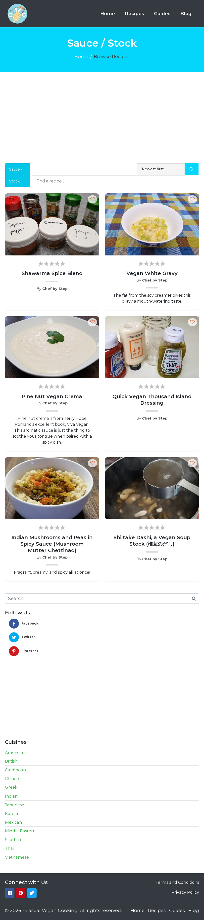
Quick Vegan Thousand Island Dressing (152, 399)
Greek (11, 787)
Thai (9, 848)
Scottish (13, 839)
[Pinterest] (20, 893)
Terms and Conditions (177, 882)
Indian (11, 796)
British (11, 761)
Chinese (13, 778)
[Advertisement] (102, 109)
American (15, 752)
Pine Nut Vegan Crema (52, 396)
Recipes (134, 13)
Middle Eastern (20, 830)
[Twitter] (32, 893)
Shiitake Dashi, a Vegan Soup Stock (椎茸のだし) (151, 540)
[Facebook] (9, 893)
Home (107, 13)
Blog (186, 13)
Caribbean (15, 769)
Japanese (14, 804)
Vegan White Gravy (152, 273)
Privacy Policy (185, 892)
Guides (162, 13)
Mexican (13, 822)
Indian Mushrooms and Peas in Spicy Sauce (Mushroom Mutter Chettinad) (52, 544)
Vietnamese (17, 857)
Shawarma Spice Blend (52, 273)
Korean (12, 813)
